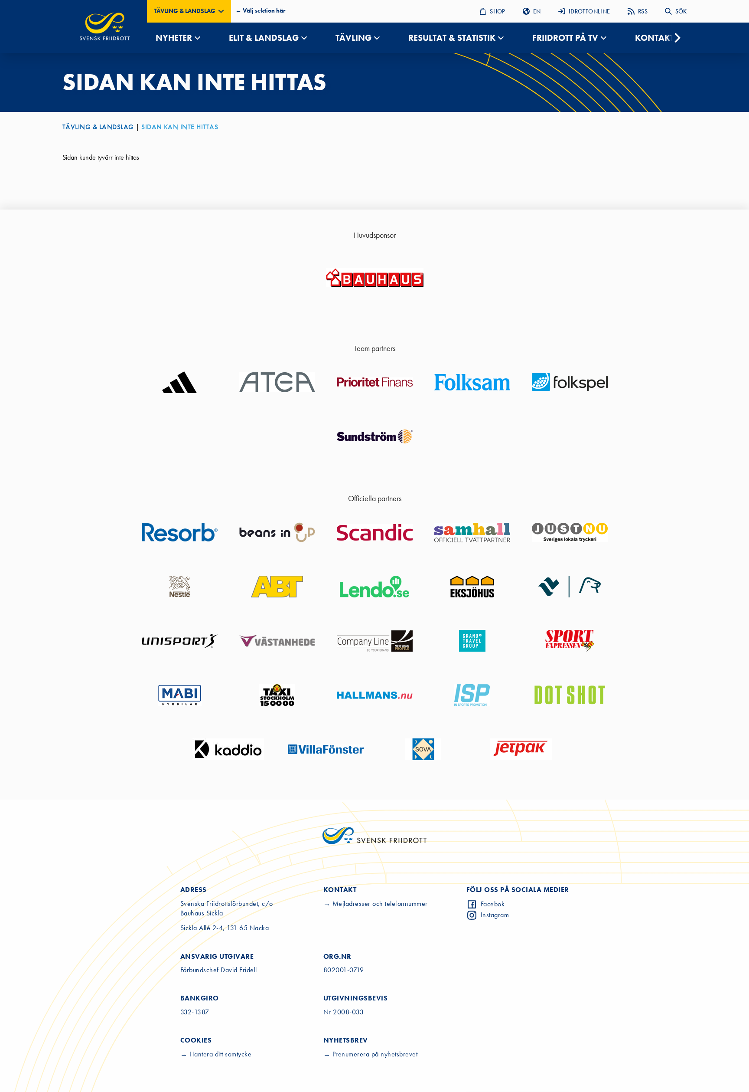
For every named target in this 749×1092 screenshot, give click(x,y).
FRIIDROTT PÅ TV (565, 37)
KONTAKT (654, 37)
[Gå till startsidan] (104, 26)
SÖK (681, 11)
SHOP (497, 11)
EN (537, 11)
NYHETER (174, 37)
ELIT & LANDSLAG (264, 37)
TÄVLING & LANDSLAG (98, 126)
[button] (189, 11)
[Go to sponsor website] (374, 277)
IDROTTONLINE (589, 11)
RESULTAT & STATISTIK (451, 37)
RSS (643, 11)
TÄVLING (353, 37)
